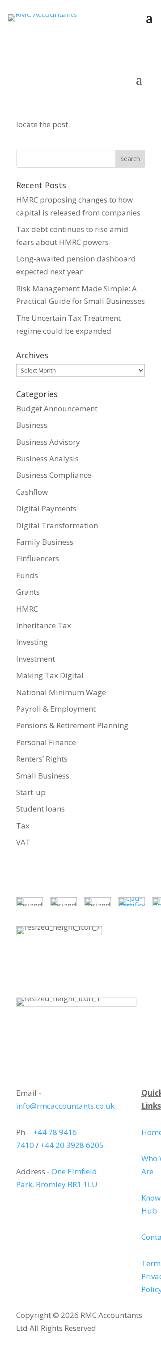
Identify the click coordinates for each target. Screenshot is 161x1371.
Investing (32, 642)
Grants (28, 592)
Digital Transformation (57, 525)
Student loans (40, 809)
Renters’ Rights (42, 759)
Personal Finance (46, 742)
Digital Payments (46, 508)
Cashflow (32, 492)
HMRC (27, 609)
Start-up (31, 792)
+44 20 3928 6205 (72, 1145)
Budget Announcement (56, 408)
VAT (23, 842)
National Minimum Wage (61, 692)
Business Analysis (47, 458)
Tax (23, 825)
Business (31, 425)
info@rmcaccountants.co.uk (65, 1106)
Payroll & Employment (56, 709)
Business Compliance (53, 475)
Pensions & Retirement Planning (72, 725)
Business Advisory (48, 442)
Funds (27, 575)
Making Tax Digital (50, 675)
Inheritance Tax (43, 625)
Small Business (42, 775)
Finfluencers (37, 558)
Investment (35, 659)
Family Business (44, 542)
